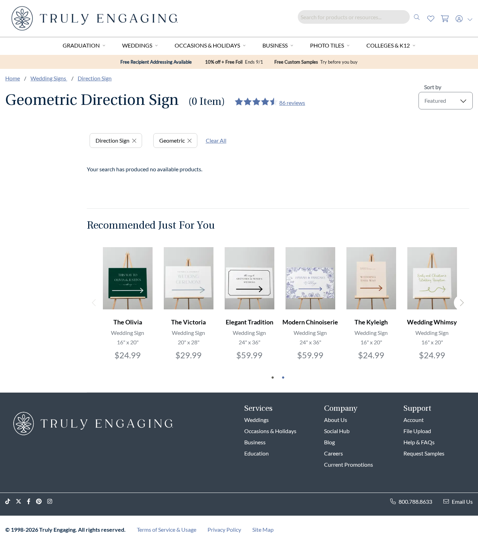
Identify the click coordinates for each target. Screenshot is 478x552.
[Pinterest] (41, 501)
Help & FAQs (419, 442)
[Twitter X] (21, 501)
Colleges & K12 (388, 45)
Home (12, 78)
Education (256, 453)
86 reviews (292, 102)
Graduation (81, 45)
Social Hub (337, 431)
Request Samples (423, 453)
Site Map (263, 529)
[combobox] (361, 17)
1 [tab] (272, 377)
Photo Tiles (327, 45)
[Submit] (417, 17)
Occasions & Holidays (207, 45)
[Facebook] (31, 501)
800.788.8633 (415, 501)
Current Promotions (348, 464)
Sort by (432, 87)
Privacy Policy (224, 529)
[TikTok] (10, 501)
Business (275, 45)
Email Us (462, 501)
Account (413, 419)
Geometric (172, 140)
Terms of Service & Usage (166, 529)
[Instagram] (52, 501)
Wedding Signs (48, 78)
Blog (329, 442)
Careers (333, 453)
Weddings (137, 45)
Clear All (216, 140)
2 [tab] (283, 377)
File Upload (417, 431)
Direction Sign (95, 78)
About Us (335, 419)
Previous (94, 302)
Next (461, 302)
